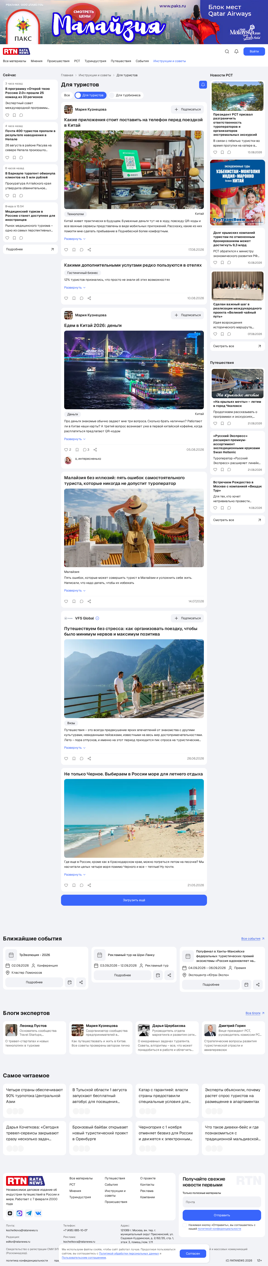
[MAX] (19, 1213)
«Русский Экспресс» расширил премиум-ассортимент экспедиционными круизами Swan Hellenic (236, 444)
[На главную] (16, 51)
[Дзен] (10, 1213)
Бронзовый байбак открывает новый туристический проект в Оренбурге (100, 1133)
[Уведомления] (236, 51)
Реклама (146, 1191)
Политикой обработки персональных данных (129, 1253)
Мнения (36, 61)
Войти (254, 51)
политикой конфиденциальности (219, 1228)
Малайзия (71, 572)
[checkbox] (185, 1225)
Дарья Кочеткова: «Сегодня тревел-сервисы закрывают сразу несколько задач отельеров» (32, 1136)
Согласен (193, 1253)
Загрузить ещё (134, 900)
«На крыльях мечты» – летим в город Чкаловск (237, 404)
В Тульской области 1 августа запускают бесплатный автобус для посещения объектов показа (99, 1098)
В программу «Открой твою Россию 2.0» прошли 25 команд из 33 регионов (27, 93)
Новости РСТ (221, 75)
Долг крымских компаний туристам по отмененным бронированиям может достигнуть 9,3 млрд (234, 239)
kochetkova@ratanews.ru (22, 1230)
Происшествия (58, 61)
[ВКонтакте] (38, 1213)
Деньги (72, 414)
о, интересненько (88, 459)
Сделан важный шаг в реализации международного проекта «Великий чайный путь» (237, 310)
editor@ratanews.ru (18, 1241)
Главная (67, 75)
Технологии (75, 214)
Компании (147, 1197)
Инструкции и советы (169, 61)
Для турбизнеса (128, 95)
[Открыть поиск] (227, 51)
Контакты (147, 1185)
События (142, 61)
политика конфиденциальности (27, 1260)
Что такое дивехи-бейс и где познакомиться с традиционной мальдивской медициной (232, 1136)
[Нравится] (7, 115)
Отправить (222, 1215)
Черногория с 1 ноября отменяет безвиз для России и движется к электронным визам (166, 1136)
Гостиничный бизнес (82, 273)
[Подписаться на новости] (203, 85)
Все (67, 95)
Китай (199, 214)
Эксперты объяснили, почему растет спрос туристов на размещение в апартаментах (232, 1095)
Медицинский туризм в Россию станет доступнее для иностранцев (30, 215)
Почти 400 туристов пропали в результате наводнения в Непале (30, 135)
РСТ (77, 61)
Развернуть (73, 239)
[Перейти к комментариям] (21, 115)
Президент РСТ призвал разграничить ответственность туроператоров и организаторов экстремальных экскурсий (235, 124)
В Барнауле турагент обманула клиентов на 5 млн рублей (30, 175)
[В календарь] (70, 982)
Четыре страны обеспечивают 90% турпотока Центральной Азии (34, 1095)
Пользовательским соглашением (84, 1257)
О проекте (148, 1178)
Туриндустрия (95, 61)
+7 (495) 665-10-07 (75, 1230)
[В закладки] (14, 115)
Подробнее (34, 982)
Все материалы (14, 61)
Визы (71, 723)
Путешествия (121, 61)
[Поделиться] (89, 250)
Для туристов (92, 95)
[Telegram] (29, 1213)
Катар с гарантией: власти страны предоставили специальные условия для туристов (164, 1098)
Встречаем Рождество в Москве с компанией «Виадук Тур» (237, 486)
